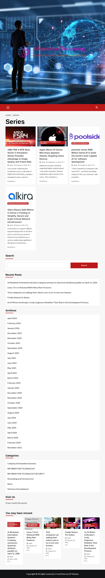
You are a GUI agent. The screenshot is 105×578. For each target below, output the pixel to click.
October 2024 (13, 403)
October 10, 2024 (85, 165)
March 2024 (12, 437)
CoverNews (61, 574)
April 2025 (12, 373)
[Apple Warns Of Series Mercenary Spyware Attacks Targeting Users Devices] (53, 136)
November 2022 (14, 447)
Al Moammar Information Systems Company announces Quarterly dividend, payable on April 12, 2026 (52, 282)
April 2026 (12, 318)
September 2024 (14, 408)
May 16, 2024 (20, 225)
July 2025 (11, 358)
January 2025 (13, 388)
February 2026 (14, 323)
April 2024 (12, 432)
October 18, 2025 (21, 165)
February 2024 (14, 442)
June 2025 (12, 363)
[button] (8, 107)
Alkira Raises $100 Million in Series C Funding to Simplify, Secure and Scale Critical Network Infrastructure (20, 216)
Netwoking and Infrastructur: (18, 203)
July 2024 (11, 418)
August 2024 (13, 413)
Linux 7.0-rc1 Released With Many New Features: (29, 287)
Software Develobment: (80, 143)
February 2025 (14, 383)
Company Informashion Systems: (21, 463)
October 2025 (13, 343)
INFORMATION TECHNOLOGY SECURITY (50, 142)
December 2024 (14, 393)
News (9, 484)
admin (11, 165)
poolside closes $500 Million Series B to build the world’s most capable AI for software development (84, 156)
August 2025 (13, 353)
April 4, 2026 (13, 559)
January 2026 (13, 328)
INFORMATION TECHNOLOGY (18, 143)
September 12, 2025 (54, 162)
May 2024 (11, 428)
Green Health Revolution (16, 503)
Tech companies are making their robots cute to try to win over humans (39, 292)
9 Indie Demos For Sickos (18, 297)
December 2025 (14, 333)
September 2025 (14, 348)
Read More (11, 181)
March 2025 (12, 378)
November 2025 (14, 338)
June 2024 (12, 423)
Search (10, 255)
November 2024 (14, 398)
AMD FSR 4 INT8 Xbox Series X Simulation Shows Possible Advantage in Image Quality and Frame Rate (19, 156)
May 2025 (11, 368)
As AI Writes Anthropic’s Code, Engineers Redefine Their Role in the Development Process (47, 302)
